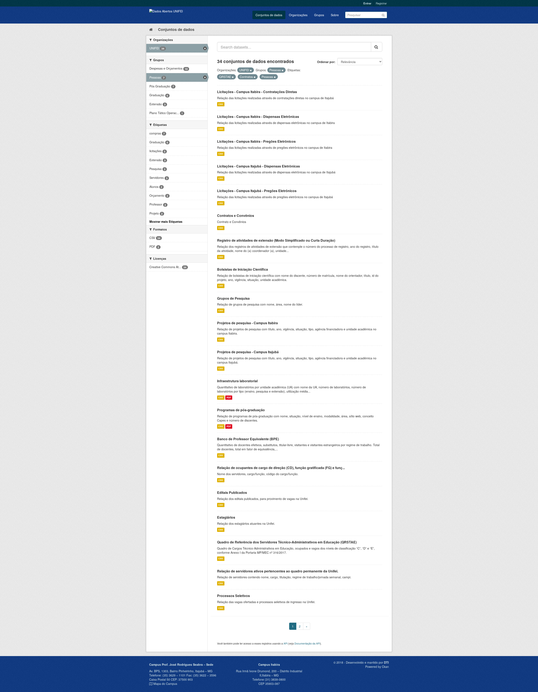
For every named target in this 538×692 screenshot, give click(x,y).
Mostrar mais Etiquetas (165, 221)
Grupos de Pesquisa (233, 298)
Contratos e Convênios (235, 215)
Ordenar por (325, 62)
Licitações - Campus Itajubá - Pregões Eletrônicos (257, 190)
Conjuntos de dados (269, 15)
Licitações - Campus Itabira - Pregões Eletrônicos (256, 141)
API (285, 643)
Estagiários (226, 517)
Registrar (381, 3)
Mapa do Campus (165, 683)
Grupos (319, 15)
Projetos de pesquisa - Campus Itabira (247, 322)
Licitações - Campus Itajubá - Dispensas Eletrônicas (258, 166)
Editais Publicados (232, 492)
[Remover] (251, 70)
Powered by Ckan (377, 666)
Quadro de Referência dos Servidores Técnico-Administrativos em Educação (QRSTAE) (287, 542)
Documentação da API (307, 643)
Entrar (367, 3)
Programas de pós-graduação (241, 409)
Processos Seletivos (233, 595)
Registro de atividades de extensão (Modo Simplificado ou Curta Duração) (276, 240)
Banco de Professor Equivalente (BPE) (248, 438)
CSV (220, 104)
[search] (376, 47)
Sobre (335, 15)
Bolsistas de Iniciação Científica (242, 269)
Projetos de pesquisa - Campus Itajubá (248, 351)
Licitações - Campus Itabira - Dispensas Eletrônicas (258, 116)
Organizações (298, 15)
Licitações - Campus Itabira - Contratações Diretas (257, 91)
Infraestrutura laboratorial (237, 380)
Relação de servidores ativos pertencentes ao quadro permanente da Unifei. (277, 571)
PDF (229, 397)
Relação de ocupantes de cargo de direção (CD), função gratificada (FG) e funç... (281, 467)
